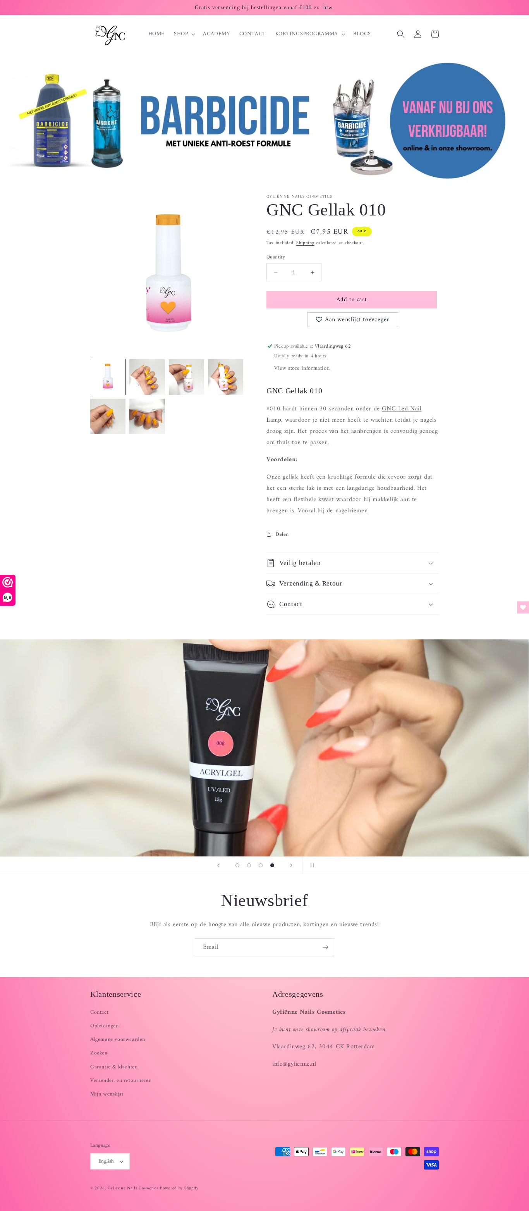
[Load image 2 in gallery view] (147, 376)
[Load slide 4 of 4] (272, 865)
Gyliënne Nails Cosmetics (133, 1188)
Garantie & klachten (113, 1067)
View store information (302, 368)
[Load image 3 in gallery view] (186, 376)
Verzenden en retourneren (120, 1080)
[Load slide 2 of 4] (249, 865)
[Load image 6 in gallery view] (147, 416)
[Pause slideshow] (310, 865)
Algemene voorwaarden (117, 1039)
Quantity (275, 257)
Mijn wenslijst (106, 1094)
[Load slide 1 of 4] (237, 865)
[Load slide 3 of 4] (260, 865)
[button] (183, 34)
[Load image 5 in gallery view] (107, 416)
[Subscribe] (325, 947)
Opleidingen (104, 1026)
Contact (99, 1012)
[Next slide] (291, 865)
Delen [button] (282, 534)
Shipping (305, 243)
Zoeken (99, 1053)
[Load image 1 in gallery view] (107, 376)
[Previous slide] (218, 865)
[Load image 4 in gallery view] (225, 376)
